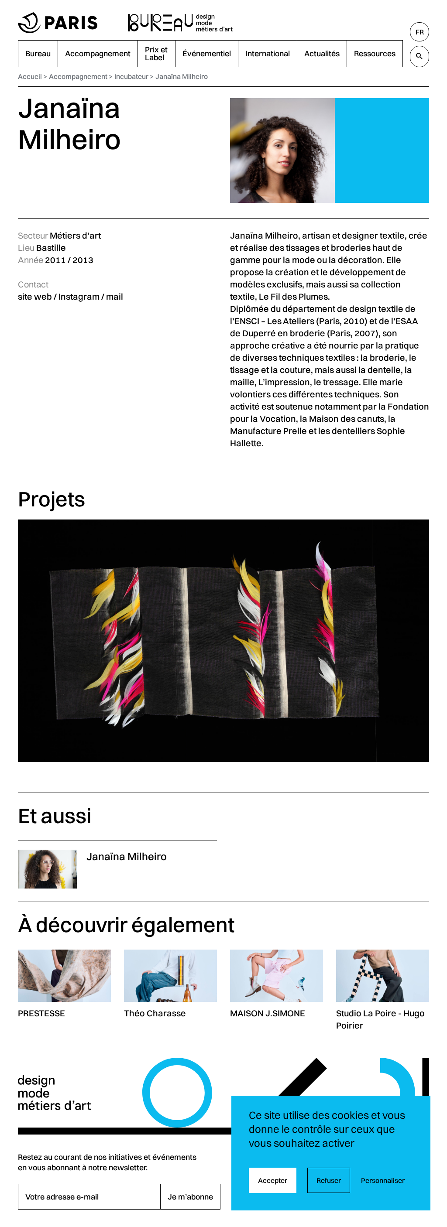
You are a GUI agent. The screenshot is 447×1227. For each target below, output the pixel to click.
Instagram (79, 296)
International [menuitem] (267, 53)
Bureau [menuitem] (38, 53)
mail (114, 296)
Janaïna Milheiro (181, 76)
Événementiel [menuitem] (206, 53)
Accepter (272, 1180)
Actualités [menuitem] (322, 53)
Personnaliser (383, 1180)
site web (35, 296)
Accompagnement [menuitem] (98, 53)
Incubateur (131, 76)
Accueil (30, 76)
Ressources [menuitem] (374, 53)
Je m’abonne (190, 1197)
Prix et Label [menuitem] (156, 53)
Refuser (328, 1180)
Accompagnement (78, 76)
